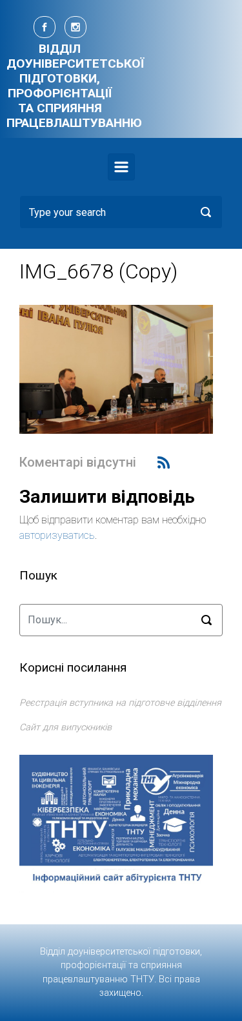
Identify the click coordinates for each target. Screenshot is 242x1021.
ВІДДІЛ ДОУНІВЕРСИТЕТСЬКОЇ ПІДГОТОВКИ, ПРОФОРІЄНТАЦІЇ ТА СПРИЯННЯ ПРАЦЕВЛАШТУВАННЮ (75, 85)
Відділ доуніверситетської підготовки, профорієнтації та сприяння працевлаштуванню (121, 965)
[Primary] (121, 166)
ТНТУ (142, 979)
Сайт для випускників (65, 727)
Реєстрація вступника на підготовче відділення (120, 702)
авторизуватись (57, 535)
